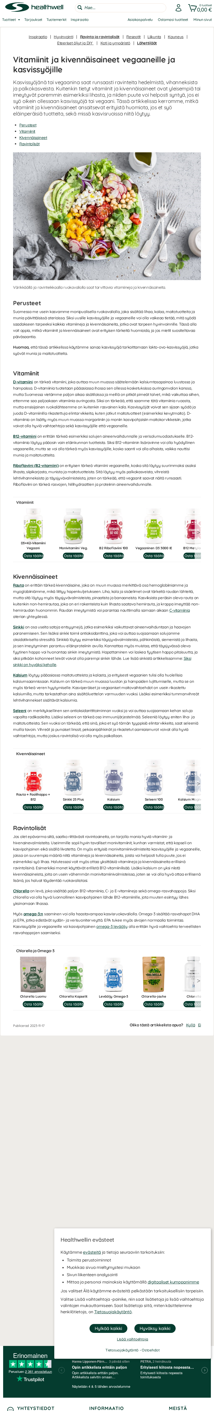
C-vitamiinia (179, 610)
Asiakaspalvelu (140, 19)
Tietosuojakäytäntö (113, 1311)
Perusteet (27, 125)
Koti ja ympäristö (115, 43)
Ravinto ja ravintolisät (100, 36)
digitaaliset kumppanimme (173, 1282)
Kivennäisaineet (33, 137)
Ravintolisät (29, 143)
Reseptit (133, 36)
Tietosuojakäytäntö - (123, 1350)
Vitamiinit (27, 131)
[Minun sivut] (177, 8)
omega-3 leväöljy (112, 926)
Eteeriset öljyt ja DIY (75, 43)
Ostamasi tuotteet (173, 19)
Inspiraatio (80, 19)
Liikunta (154, 36)
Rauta (18, 585)
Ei (199, 1024)
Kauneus (175, 36)
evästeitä (92, 1252)
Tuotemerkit (56, 19)
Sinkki (18, 626)
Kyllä (190, 1024)
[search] (120, 7)
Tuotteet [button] (9, 19)
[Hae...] (80, 7)
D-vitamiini (23, 381)
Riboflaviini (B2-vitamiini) (35, 465)
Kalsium (20, 675)
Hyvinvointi (63, 36)
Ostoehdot (150, 1350)
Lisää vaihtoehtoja (132, 1339)
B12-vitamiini (24, 436)
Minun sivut (202, 19)
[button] (199, 8)
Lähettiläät (147, 43)
